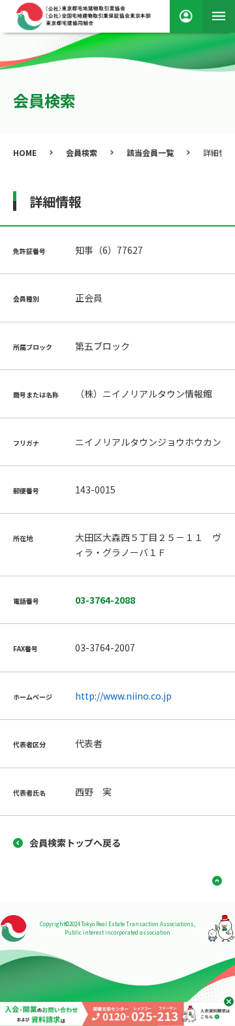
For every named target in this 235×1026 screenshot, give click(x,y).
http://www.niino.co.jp (123, 695)
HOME (25, 152)
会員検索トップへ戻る (75, 842)
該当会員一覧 (150, 152)
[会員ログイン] (186, 16)
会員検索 (81, 152)
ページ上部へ (212, 881)
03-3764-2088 (105, 599)
